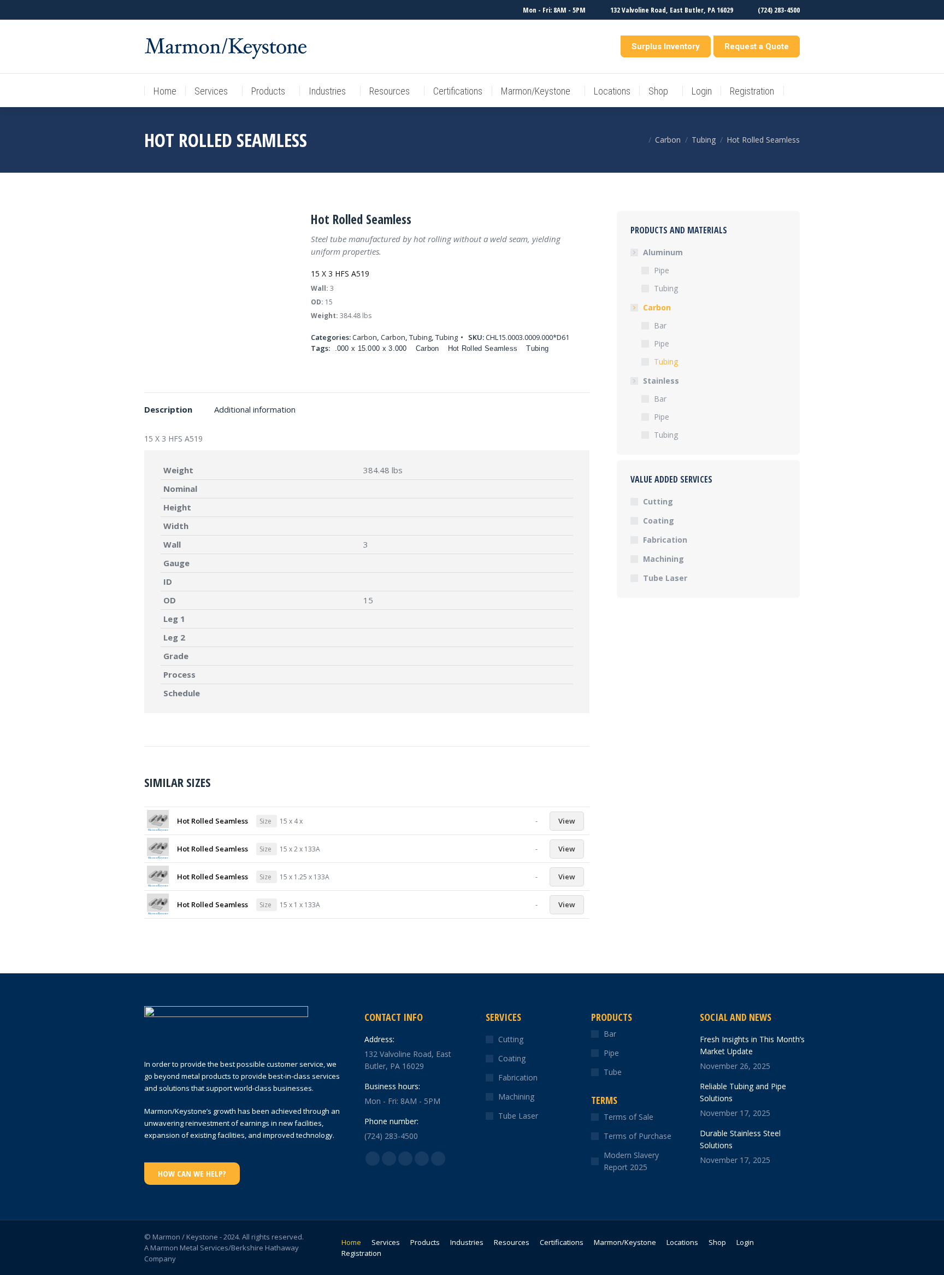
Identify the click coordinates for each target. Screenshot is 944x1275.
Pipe (661, 270)
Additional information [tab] (255, 409)
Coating (658, 520)
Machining (663, 559)
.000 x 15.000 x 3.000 (371, 348)
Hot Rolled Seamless (483, 348)
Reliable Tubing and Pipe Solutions (743, 1092)
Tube (613, 1072)
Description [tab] (168, 409)
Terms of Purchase (637, 1136)
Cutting (658, 501)
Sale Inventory (589, 46)
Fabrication (665, 539)
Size (265, 821)
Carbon (364, 337)
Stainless (661, 380)
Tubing (420, 337)
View (566, 821)
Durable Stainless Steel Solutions (740, 1139)
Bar (660, 325)
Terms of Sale (628, 1117)
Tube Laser (665, 578)
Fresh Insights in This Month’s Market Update (752, 1045)
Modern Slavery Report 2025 (631, 1161)
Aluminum (663, 252)
